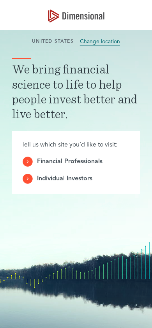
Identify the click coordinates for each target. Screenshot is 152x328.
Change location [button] (100, 41)
